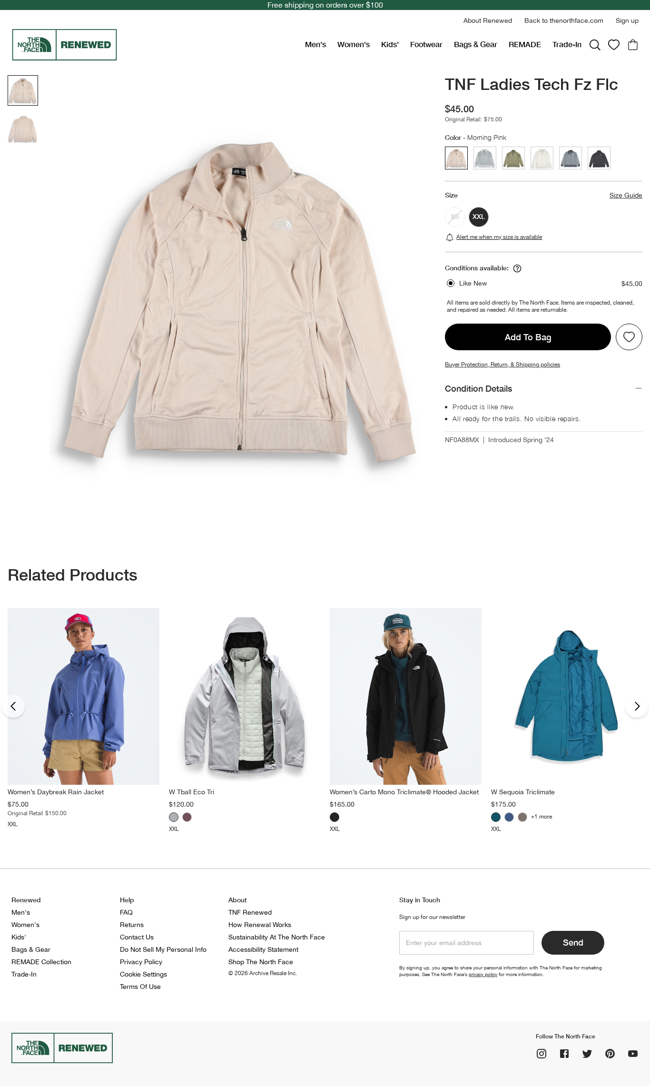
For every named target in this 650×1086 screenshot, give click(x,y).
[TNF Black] (334, 817)
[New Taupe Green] (522, 817)
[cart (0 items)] (633, 44)
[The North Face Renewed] (154, 44)
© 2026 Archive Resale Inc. (262, 973)
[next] (636, 706)
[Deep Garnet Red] (187, 817)
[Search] (595, 44)
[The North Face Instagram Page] (541, 1053)
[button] (487, 20)
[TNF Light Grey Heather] (173, 817)
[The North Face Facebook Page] (564, 1053)
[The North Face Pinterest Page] (610, 1053)
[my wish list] (614, 44)
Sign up (627, 20)
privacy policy (483, 974)
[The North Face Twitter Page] (587, 1053)
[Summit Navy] (509, 817)
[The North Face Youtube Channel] (633, 1053)
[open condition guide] (517, 268)
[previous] (13, 706)
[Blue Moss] (496, 817)
